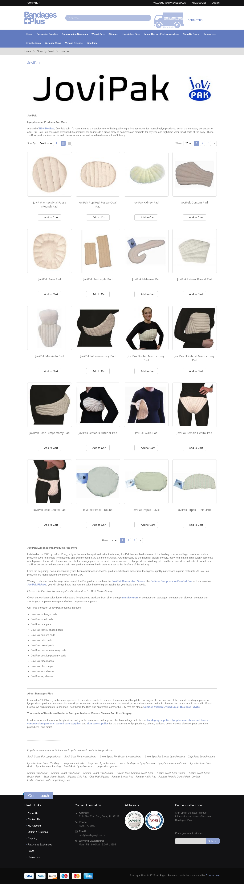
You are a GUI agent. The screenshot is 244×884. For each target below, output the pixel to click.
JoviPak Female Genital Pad (194, 433)
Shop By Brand (45, 51)
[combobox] (108, 18)
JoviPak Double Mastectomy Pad (146, 358)
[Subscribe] (213, 841)
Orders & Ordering (38, 832)
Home (27, 51)
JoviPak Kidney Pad (146, 202)
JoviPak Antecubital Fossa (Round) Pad (49, 204)
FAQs (31, 850)
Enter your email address (189, 833)
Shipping (32, 838)
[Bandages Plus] (40, 17)
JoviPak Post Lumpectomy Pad (49, 433)
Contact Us (34, 819)
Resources (34, 857)
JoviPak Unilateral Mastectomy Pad (194, 358)
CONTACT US (195, 20)
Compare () (33, 3)
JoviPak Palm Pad (49, 279)
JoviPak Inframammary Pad (98, 356)
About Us (33, 813)
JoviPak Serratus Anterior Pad (98, 433)
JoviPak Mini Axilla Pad (49, 356)
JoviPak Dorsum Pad (194, 202)
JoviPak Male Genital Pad (49, 510)
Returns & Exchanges (40, 844)
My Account (199, 3)
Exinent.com (213, 875)
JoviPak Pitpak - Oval (146, 510)
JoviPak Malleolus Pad (146, 279)
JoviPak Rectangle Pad (97, 279)
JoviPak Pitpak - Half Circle (194, 510)
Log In (216, 3)
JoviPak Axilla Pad (146, 433)
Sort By (31, 143)
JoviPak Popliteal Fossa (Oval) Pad (98, 204)
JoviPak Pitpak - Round (97, 510)
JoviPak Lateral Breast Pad (194, 279)
